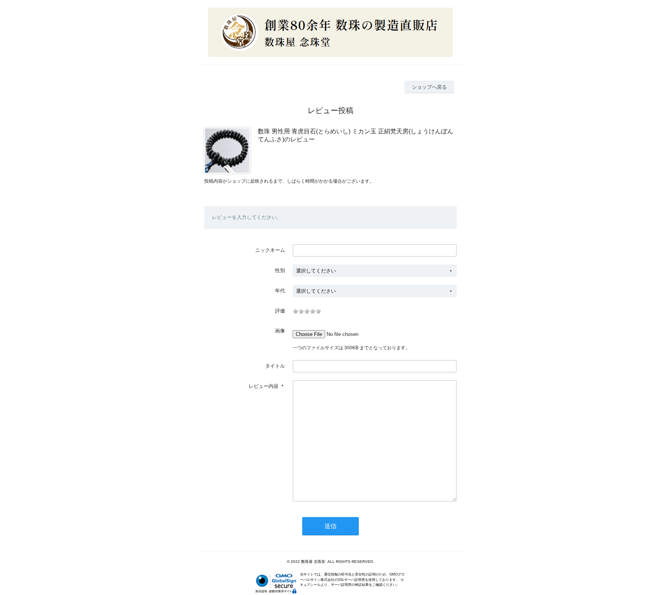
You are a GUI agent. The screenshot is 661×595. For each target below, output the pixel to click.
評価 (280, 311)
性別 (280, 270)
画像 (280, 331)
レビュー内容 (263, 386)
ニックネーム (270, 250)
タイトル (275, 366)
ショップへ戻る (429, 87)
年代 (280, 290)
